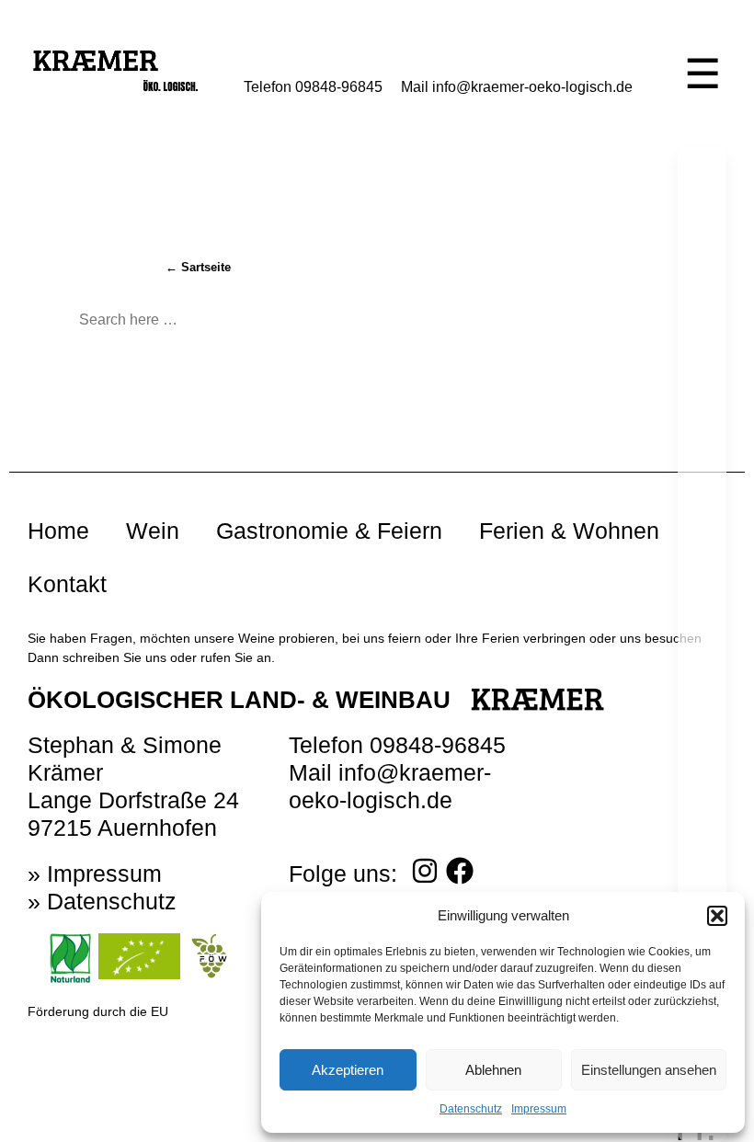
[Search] (289, 320)
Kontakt (67, 584)
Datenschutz (471, 1108)
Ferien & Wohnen (569, 530)
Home (58, 530)
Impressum (538, 1108)
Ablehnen (493, 1070)
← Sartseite (198, 267)
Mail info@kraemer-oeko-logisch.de (517, 87)
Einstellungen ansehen (648, 1070)
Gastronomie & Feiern (329, 530)
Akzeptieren (347, 1070)
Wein (152, 530)
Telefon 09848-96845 (313, 87)
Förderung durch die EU (98, 1011)
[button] (717, 916)
